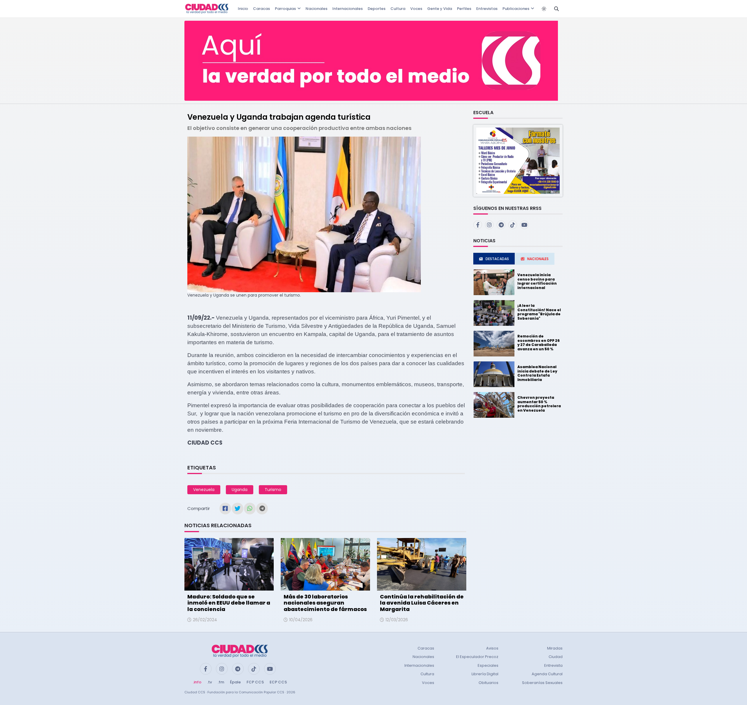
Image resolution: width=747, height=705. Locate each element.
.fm (221, 682)
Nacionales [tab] (538, 258)
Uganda (239, 489)
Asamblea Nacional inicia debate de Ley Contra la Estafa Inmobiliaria (537, 373)
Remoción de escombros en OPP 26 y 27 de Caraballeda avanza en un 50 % (538, 342)
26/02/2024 (205, 620)
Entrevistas (487, 8)
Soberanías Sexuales (542, 682)
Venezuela (203, 489)
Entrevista (553, 665)
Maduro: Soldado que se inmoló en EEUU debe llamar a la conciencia (228, 603)
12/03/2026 (396, 620)
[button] (518, 160)
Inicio (243, 8)
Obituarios (488, 682)
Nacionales (316, 8)
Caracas (261, 8)
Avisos (492, 648)
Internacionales (347, 8)
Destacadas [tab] (497, 258)
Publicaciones (515, 8)
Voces (416, 8)
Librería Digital (485, 674)
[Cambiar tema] (544, 9)
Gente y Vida (439, 8)
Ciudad (556, 656)
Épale (235, 682)
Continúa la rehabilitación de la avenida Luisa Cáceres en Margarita (422, 603)
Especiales (488, 665)
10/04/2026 (301, 620)
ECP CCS (278, 682)
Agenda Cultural (547, 674)
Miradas (555, 648)
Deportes (376, 8)
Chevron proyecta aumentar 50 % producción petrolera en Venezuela (539, 403)
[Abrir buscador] (556, 9)
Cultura (397, 8)
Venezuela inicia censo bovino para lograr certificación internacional (537, 281)
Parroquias (285, 8)
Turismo (273, 489)
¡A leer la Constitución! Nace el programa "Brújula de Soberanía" (539, 312)
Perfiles (464, 8)
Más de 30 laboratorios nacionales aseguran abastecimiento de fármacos (325, 603)
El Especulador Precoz (477, 656)
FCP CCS (255, 682)
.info (197, 682)
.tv (209, 682)
